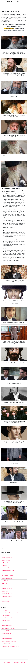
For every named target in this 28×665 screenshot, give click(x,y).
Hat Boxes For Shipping (7, 596)
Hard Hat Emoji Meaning (7, 578)
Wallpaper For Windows (7, 638)
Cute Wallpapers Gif (6, 643)
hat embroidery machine (9, 24)
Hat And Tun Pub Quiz (6, 560)
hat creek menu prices (19, 24)
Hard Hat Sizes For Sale (7, 593)
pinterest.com (9, 549)
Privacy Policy (16, 662)
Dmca (4, 662)
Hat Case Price (5, 599)
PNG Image (4, 610)
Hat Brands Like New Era (7, 588)
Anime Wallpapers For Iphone (8, 618)
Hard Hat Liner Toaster (6, 555)
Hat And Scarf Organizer (7, 604)
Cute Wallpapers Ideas (6, 633)
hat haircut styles (11, 26)
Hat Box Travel (5, 565)
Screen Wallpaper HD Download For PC (10, 646)
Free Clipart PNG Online (7, 625)
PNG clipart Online (6, 623)
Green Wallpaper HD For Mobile (8, 628)
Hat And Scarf (13, 1)
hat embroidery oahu (19, 30)
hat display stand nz (19, 28)
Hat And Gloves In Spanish (7, 575)
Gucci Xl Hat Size (5, 580)
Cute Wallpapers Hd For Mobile (8, 636)
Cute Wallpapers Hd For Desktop (9, 641)
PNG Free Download (6, 620)
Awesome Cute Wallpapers (7, 630)
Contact (9, 662)
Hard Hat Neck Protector (7, 557)
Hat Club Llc (4, 583)
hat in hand (18, 26)
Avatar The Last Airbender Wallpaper (10, 612)
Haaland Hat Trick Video (7, 562)
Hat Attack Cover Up (6, 601)
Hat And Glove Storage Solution (8, 568)
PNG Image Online (6, 615)
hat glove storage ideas (9, 28)
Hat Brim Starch (5, 591)
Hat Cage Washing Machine (8, 570)
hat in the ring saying (8, 30)
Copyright (23, 662)
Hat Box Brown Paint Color (7, 573)
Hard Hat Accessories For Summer (9, 586)
